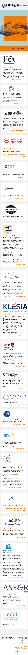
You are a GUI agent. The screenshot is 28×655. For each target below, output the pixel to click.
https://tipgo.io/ (19, 448)
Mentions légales (22, 645)
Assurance (7, 315)
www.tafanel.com (19, 424)
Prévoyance (8, 68)
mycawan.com (20, 264)
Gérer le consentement (20, 647)
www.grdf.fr (21, 177)
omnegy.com (20, 388)
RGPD (25, 646)
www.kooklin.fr (20, 198)
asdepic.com (20, 366)
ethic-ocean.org (19, 103)
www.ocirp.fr (20, 538)
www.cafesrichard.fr (18, 218)
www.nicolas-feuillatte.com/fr (15, 296)
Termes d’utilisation (22, 648)
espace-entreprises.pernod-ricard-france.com (15, 509)
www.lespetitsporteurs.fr (16, 487)
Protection (8, 148)
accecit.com (21, 404)
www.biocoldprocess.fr (17, 577)
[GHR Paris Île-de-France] (10, 5)
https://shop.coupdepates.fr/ (15, 130)
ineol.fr (22, 626)
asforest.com (20, 605)
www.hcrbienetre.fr (18, 79)
